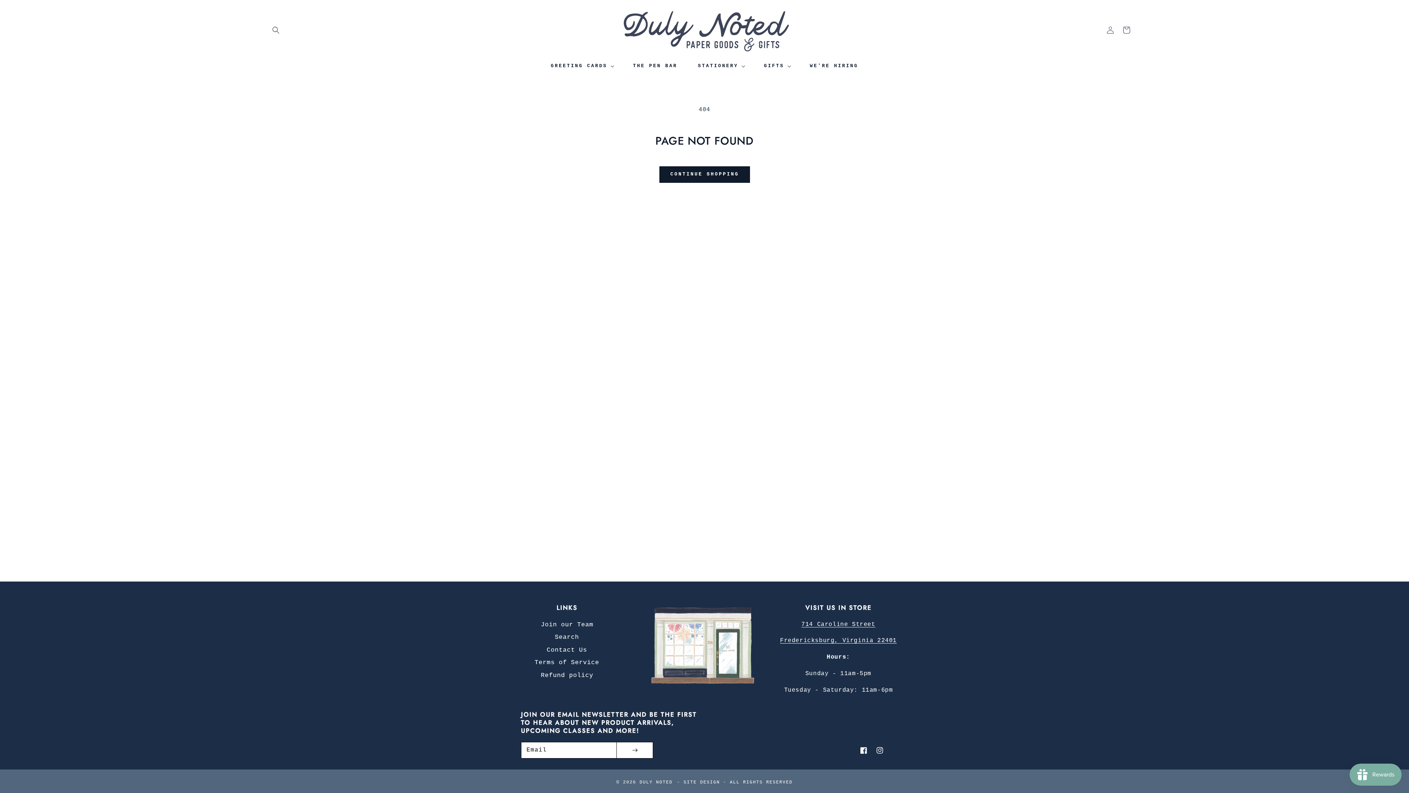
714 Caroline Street (838, 624)
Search (567, 637)
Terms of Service (567, 662)
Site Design (702, 782)
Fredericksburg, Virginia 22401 (838, 640)
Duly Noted (656, 782)
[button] (276, 30)
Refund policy (567, 675)
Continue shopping (704, 174)
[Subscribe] (634, 750)
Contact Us (567, 650)
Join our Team (567, 624)
